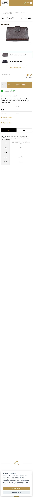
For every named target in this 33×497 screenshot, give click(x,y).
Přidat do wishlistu (7, 122)
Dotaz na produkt (7, 120)
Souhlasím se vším (16, 488)
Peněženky (9, 12)
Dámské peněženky (19, 12)
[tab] (8, 130)
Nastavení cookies (16, 492)
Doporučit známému (7, 117)
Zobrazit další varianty (15, 67)
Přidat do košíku (20, 85)
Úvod (2, 12)
